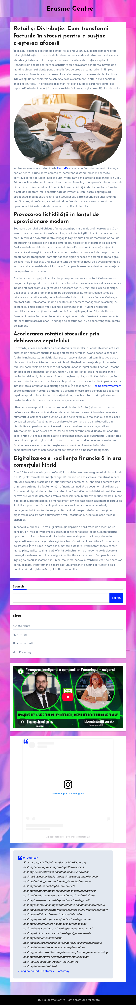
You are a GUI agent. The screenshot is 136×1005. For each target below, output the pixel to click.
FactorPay (63, 168)
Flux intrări (20, 634)
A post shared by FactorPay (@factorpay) (68, 836)
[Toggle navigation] (12, 9)
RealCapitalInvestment (107, 386)
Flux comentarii (23, 643)
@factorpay (30, 857)
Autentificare (21, 625)
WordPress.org (22, 652)
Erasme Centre (70, 9)
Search (18, 586)
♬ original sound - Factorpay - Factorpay (43, 971)
